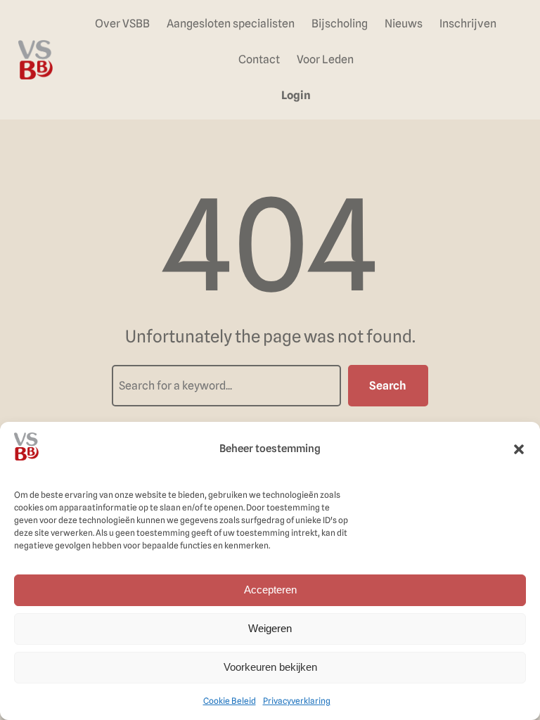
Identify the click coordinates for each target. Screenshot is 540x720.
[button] (519, 449)
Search (387, 385)
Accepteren (270, 590)
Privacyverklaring (296, 700)
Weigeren (270, 628)
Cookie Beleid (229, 700)
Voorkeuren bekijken (270, 667)
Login (296, 95)
